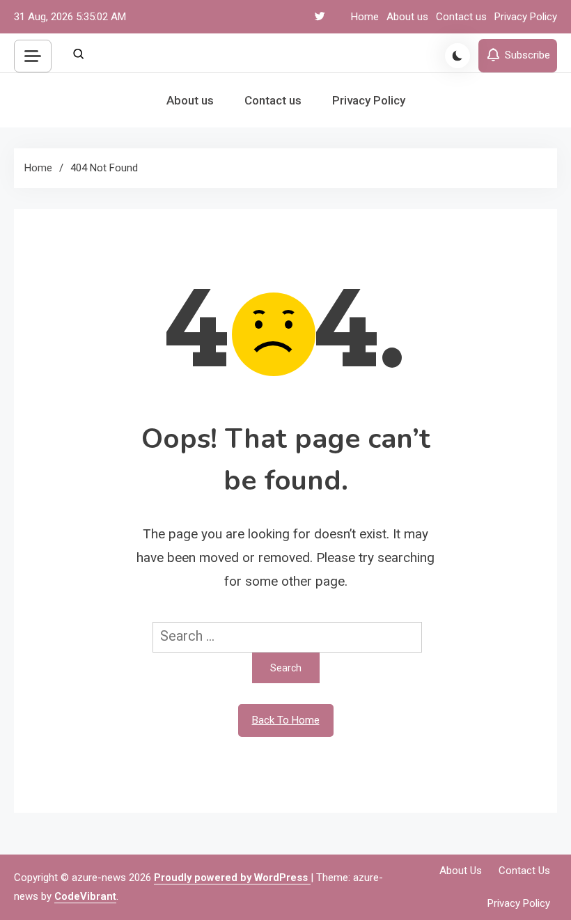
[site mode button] (457, 55)
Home (365, 16)
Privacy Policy (525, 16)
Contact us (461, 16)
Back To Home (286, 720)
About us (407, 16)
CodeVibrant (85, 896)
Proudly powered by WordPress (232, 877)
